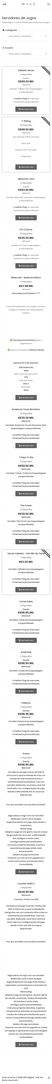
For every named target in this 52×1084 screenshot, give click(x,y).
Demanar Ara (27, 109)
